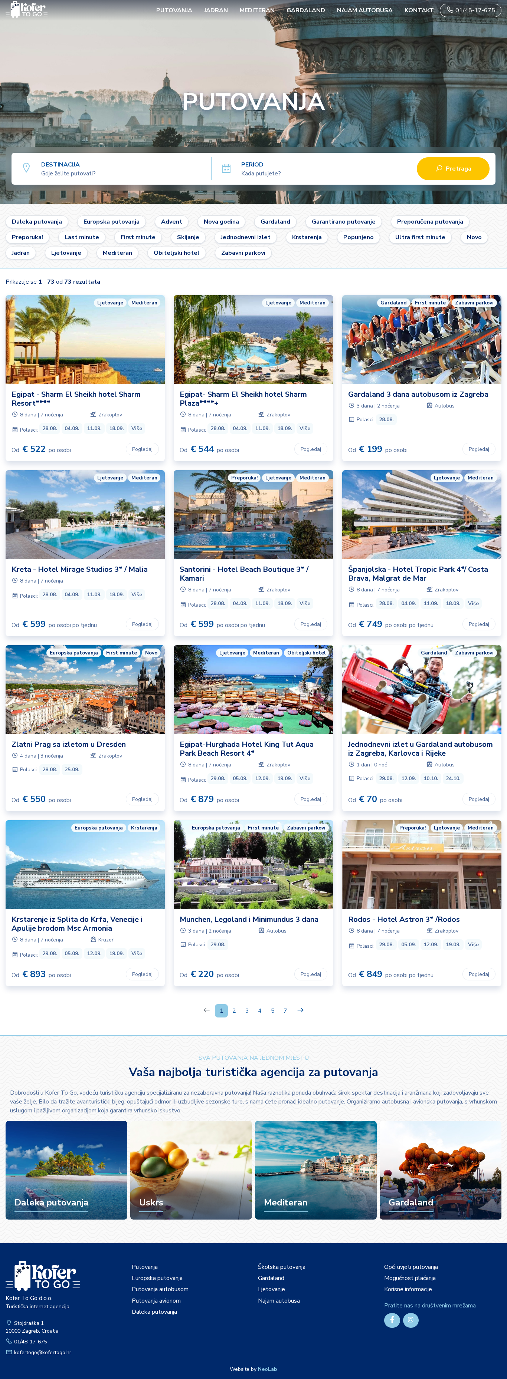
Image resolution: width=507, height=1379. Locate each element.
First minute (138, 237)
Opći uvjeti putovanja (411, 1267)
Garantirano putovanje (344, 222)
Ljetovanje (66, 253)
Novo (474, 237)
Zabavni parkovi (243, 253)
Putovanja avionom (156, 1301)
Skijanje (188, 237)
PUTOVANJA (174, 10)
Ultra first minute (420, 237)
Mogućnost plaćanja (410, 1278)
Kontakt (419, 10)
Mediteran (257, 10)
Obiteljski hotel (177, 253)
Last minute (82, 237)
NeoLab (267, 1369)
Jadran (216, 10)
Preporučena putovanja (430, 222)
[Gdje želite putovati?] (126, 168)
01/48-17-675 (474, 10)
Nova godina (221, 222)
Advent (171, 222)
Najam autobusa (365, 10)
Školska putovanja (281, 1267)
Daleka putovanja (37, 222)
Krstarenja (307, 237)
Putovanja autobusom (160, 1289)
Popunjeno (358, 237)
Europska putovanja (112, 222)
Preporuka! (27, 237)
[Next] (300, 1010)
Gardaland (306, 10)
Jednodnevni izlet (246, 237)
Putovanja (145, 1267)
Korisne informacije (408, 1289)
